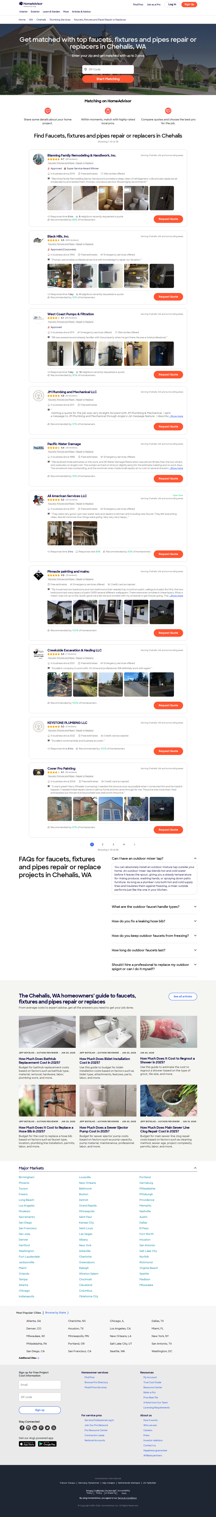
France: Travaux (67, 1483)
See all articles (183, 996)
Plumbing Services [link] (60, 19)
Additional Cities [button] (27, 1358)
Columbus (85, 1290)
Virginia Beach (148, 1268)
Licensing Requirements (156, 1407)
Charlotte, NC (77, 1321)
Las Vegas (85, 1234)
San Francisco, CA (79, 1351)
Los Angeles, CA (120, 1328)
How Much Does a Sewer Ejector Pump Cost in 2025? (104, 1129)
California (99, 1492)
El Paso (144, 1228)
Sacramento (27, 1217)
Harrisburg (146, 1183)
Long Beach (26, 1200)
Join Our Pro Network (96, 1425)
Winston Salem (88, 1273)
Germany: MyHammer (88, 1483)
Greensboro (87, 1262)
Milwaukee (146, 1285)
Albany (83, 1239)
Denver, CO (33, 1328)
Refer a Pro (149, 1392)
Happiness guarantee (155, 1450)
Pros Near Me (150, 1397)
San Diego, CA (35, 1351)
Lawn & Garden (51, 11)
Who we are (150, 1425)
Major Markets (31, 1168)
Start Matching (108, 79)
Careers (147, 1430)
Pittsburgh (146, 1194)
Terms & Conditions (127, 1498)
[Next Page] (134, 844)
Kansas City (86, 1222)
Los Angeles (26, 1205)
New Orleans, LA (120, 1336)
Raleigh (84, 1268)
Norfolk (144, 1256)
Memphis (145, 1205)
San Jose (24, 1234)
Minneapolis (86, 1211)
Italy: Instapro (108, 1483)
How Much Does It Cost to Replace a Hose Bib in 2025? (46, 1129)
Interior (23, 11)
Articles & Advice (81, 11)
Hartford (24, 1245)
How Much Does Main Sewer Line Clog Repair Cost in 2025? (165, 1129)
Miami (22, 1268)
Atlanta (23, 1285)
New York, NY (160, 1336)
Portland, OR (76, 1343)
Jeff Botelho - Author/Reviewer (38, 1053)
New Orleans (87, 1183)
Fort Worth (146, 1234)
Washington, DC (162, 1351)
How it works (150, 1420)
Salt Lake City (148, 1251)
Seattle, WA (117, 1351)
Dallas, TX (158, 1321)
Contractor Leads (94, 1435)
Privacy (89, 1492)
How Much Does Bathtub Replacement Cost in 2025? (39, 1061)
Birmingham (26, 1177)
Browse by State (55, 1312)
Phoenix (24, 1183)
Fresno (23, 1194)
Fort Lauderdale (29, 1256)
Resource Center (152, 1387)
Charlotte (85, 1256)
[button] (59, 198)
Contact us (149, 1445)
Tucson (23, 1188)
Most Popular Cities (28, 1312)
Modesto (24, 1211)
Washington (26, 1251)
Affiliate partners (152, 1455)
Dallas (143, 1222)
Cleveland (85, 1285)
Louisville (85, 1177)
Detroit (83, 1200)
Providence (146, 1200)
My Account (150, 1377)
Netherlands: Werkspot (129, 1483)
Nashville (145, 1211)
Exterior (35, 11)
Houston (144, 1239)
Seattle (144, 1273)
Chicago (24, 1290)
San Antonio (147, 1245)
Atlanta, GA (33, 1321)
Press (146, 1435)
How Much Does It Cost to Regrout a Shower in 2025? (167, 1060)
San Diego (25, 1222)
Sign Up (189, 4)
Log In (172, 4)
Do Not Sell (110, 1492)
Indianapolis (26, 1296)
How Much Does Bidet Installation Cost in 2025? (105, 1061)
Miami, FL (158, 1328)
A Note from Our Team (155, 1402)
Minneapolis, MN (78, 1336)
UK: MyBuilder (149, 1483)
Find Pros (90, 1377)
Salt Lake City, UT (121, 1343)
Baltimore (85, 1188)
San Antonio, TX (162, 1343)
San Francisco (28, 1228)
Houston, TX (76, 1328)
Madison (144, 1279)
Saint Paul (85, 1217)
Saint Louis (86, 1228)
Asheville (85, 1251)
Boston (83, 1194)
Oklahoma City (88, 1296)
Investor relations (153, 1440)
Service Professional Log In (99, 1420)
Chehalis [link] (41, 19)
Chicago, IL (117, 1321)
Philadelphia (147, 1188)
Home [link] (22, 19)
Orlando (24, 1273)
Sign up (40, 1410)
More (66, 11)
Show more (177, 416)
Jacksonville (26, 1262)
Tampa (23, 1279)
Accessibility (124, 1492)
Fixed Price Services (96, 1387)
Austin (143, 1217)
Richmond (146, 1262)
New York (85, 1245)
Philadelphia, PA (36, 1343)
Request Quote (168, 219)
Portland (145, 1177)
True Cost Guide (152, 1382)
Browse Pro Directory (96, 1382)
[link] (108, 159)
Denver (23, 1239)
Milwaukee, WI (35, 1336)
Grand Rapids (88, 1205)
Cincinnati (85, 1279)
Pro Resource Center (96, 1430)
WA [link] (31, 19)
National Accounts (95, 1440)
